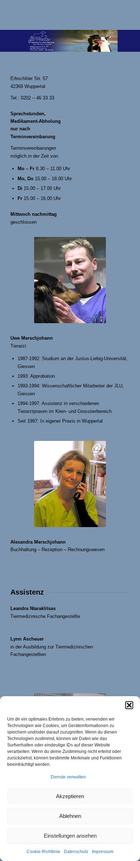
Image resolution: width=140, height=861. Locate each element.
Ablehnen (70, 816)
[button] (129, 705)
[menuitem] (120, 14)
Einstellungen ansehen (70, 836)
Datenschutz (76, 851)
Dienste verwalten (68, 776)
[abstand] (58, 14)
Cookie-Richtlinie (43, 851)
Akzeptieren (70, 796)
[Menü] (120, 14)
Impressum (102, 851)
